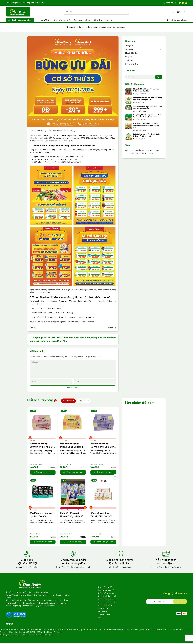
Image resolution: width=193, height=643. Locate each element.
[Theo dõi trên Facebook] (7, 624)
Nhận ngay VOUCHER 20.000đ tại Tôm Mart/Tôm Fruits (61, 338)
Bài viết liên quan (134, 84)
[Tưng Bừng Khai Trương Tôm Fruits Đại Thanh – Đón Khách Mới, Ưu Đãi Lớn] (128, 117)
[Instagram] (183, 3)
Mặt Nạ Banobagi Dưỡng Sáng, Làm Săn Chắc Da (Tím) (102, 447)
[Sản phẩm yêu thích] (183, 12)
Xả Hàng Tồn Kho (82, 20)
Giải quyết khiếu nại (106, 593)
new (157, 150)
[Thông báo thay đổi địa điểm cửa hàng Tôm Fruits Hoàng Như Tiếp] (128, 100)
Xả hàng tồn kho (131, 64)
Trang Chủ (44, 20)
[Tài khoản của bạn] (172, 12)
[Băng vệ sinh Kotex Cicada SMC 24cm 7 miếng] (103, 492)
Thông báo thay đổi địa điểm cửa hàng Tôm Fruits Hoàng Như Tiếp (147, 99)
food (150, 150)
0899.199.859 (171, 3)
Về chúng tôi (103, 611)
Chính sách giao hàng (107, 599)
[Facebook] (180, 3)
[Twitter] (186, 3)
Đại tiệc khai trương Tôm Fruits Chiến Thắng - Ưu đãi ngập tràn (146, 135)
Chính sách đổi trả (105, 605)
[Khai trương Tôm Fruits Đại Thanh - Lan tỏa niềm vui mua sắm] (128, 107)
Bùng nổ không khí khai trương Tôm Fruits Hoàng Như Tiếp (146, 90)
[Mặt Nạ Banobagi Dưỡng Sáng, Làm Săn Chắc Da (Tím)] (103, 422)
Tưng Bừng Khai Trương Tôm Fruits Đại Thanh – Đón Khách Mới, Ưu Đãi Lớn (147, 116)
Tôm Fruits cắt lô (60, 20)
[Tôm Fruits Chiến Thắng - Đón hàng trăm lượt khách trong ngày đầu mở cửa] (128, 126)
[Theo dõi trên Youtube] (12, 624)
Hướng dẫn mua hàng (107, 590)
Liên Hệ (108, 20)
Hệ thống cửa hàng (178, 20)
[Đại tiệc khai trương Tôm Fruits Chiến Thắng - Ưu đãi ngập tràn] (128, 136)
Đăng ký (180, 601)
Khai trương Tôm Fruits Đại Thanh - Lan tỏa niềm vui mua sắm (147, 107)
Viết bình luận (73, 388)
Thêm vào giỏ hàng (44, 472)
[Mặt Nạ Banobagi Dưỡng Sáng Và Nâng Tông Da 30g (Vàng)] (73, 422)
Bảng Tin (98, 20)
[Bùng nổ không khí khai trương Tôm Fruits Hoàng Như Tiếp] (128, 91)
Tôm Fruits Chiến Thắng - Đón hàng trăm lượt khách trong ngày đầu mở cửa (146, 125)
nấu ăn (128, 150)
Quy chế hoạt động (106, 587)
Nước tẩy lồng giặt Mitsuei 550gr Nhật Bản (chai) (72, 516)
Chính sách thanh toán (107, 596)
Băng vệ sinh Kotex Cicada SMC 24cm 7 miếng (101, 516)
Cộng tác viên (104, 614)
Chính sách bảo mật (106, 602)
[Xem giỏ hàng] (178, 12)
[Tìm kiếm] (127, 12)
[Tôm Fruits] (178, 613)
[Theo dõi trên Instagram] (9, 624)
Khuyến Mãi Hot (131, 53)
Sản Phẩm (129, 49)
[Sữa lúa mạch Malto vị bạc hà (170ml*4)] (43, 492)
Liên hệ (101, 617)
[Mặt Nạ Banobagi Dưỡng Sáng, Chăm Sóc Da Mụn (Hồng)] (43, 422)
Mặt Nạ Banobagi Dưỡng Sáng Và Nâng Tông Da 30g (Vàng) (71, 447)
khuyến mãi (139, 150)
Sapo (50, 635)
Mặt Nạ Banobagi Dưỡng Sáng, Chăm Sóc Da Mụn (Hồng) (42, 447)
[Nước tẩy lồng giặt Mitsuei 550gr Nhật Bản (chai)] (73, 492)
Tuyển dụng (129, 60)
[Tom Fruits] (184, 613)
